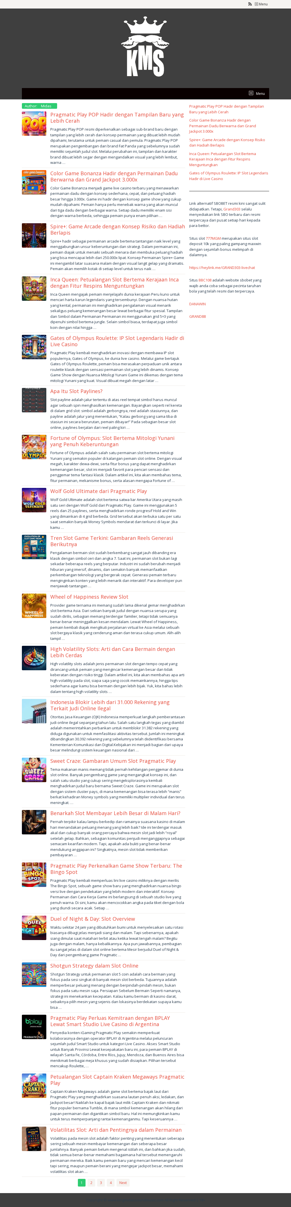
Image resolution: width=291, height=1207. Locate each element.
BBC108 (205, 280)
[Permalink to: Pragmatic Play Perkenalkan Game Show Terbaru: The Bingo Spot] (34, 874)
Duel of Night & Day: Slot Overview (92, 918)
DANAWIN (197, 303)
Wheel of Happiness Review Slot (89, 596)
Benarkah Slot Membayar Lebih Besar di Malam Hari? (115, 813)
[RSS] (250, 4)
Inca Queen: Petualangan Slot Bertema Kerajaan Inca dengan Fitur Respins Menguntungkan (114, 282)
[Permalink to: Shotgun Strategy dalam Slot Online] (34, 974)
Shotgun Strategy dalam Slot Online (94, 965)
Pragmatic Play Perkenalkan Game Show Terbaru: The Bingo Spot (116, 868)
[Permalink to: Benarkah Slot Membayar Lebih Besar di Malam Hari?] (34, 821)
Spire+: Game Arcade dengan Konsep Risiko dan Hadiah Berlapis (117, 229)
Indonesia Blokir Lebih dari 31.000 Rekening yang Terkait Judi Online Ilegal (110, 705)
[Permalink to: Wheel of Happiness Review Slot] (34, 605)
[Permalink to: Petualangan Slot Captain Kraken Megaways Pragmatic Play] (34, 1085)
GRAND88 (197, 316)
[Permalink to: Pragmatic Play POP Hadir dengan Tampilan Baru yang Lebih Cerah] (34, 123)
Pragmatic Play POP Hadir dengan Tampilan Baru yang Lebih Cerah (117, 117)
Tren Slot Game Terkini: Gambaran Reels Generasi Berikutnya (111, 541)
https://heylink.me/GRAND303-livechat (222, 267)
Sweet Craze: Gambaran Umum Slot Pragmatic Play (113, 760)
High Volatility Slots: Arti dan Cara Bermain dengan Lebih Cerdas (112, 652)
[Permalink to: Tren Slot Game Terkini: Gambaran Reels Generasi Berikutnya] (34, 546)
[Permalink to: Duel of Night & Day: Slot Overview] (34, 927)
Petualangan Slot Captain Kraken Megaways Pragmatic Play (117, 1079)
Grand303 (231, 209)
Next (123, 1182)
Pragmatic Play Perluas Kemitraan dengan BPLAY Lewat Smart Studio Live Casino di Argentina (110, 1021)
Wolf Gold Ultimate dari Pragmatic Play (98, 491)
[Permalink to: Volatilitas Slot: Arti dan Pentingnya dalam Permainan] (34, 1138)
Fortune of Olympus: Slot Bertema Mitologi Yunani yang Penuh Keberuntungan (112, 441)
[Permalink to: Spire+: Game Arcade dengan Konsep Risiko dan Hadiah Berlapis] (34, 234)
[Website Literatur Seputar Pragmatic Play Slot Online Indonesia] (145, 47)
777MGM (213, 238)
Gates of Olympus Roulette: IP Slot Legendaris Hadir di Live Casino (117, 341)
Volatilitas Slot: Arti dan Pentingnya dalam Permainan (116, 1129)
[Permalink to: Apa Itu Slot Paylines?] (34, 399)
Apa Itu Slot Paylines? (76, 391)
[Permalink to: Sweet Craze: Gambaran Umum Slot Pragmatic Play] (34, 769)
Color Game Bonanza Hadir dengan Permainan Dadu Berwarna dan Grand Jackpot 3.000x (114, 176)
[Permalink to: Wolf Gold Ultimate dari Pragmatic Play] (34, 499)
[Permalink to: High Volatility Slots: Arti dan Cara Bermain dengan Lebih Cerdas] (34, 657)
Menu (263, 4)
